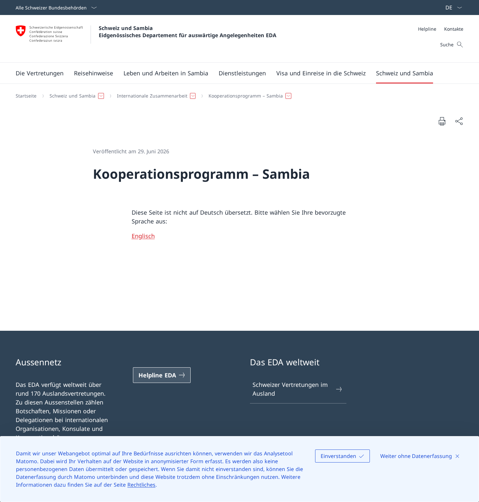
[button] (39, 73)
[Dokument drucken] (441, 121)
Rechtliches (141, 484)
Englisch (143, 236)
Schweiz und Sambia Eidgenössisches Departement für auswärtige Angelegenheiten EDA (187, 31)
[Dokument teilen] (458, 121)
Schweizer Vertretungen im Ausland (290, 389)
